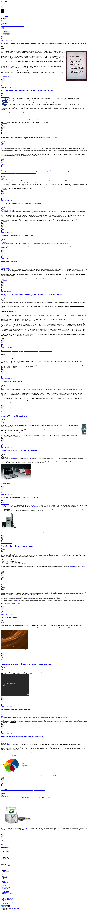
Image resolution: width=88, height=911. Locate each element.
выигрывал (13, 432)
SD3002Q (26, 828)
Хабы (4, 878)
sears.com (30, 532)
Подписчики (6, 32)
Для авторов (6, 888)
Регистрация (6, 871)
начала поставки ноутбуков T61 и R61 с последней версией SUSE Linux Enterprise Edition (38, 505)
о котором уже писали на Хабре (28, 243)
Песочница (6, 882)
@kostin (6, 16)
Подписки (6, 34)
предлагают (7, 509)
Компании (5, 880)
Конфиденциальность (8, 893)
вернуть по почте (46, 532)
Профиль (3, 26)
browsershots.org (18, 116)
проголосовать (47, 429)
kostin (2, 40)
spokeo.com (18, 600)
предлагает (11, 797)
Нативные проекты (7, 900)
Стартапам (5, 903)
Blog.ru (2, 389)
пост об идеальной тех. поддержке (14, 269)
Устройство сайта (7, 887)
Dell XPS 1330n (27, 458)
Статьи (7, 26)
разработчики (73, 566)
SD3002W (13, 828)
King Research (9, 744)
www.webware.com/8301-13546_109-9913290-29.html (23, 435)
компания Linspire (36, 506)
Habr (8, 909)
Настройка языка (4, 908)
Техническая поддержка (14, 908)
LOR (9, 483)
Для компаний (6, 889)
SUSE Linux (50, 797)
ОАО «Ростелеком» (24, 717)
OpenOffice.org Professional (61, 717)
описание (7, 603)
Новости (14, 26)
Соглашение (6, 892)
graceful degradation (30, 100)
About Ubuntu (33, 393)
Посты (10, 26)
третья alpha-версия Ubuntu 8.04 (61, 555)
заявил (71, 720)
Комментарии (20, 26)
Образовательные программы (10, 902)
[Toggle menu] (1, 1)
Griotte (6, 673)
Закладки (6, 31)
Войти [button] (2, 8)
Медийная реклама (7, 899)
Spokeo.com (7, 597)
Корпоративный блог (8, 898)
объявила (13, 458)
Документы (6, 891)
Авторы (5, 881)
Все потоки (5, 1)
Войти (4, 870)
